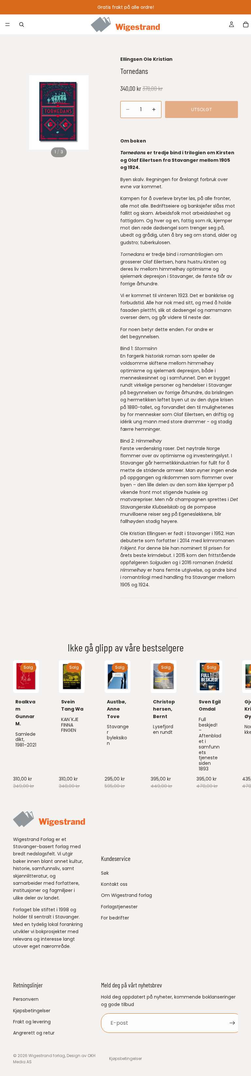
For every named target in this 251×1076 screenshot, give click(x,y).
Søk (105, 873)
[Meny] (7, 24)
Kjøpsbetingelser (31, 1010)
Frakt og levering (32, 1021)
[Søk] (21, 24)
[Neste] (231, 726)
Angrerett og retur (34, 1033)
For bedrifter (115, 918)
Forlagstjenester (119, 906)
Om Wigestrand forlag (126, 895)
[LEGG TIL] (29, 683)
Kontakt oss (114, 884)
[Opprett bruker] (232, 1023)
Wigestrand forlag (46, 1055)
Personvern (26, 999)
